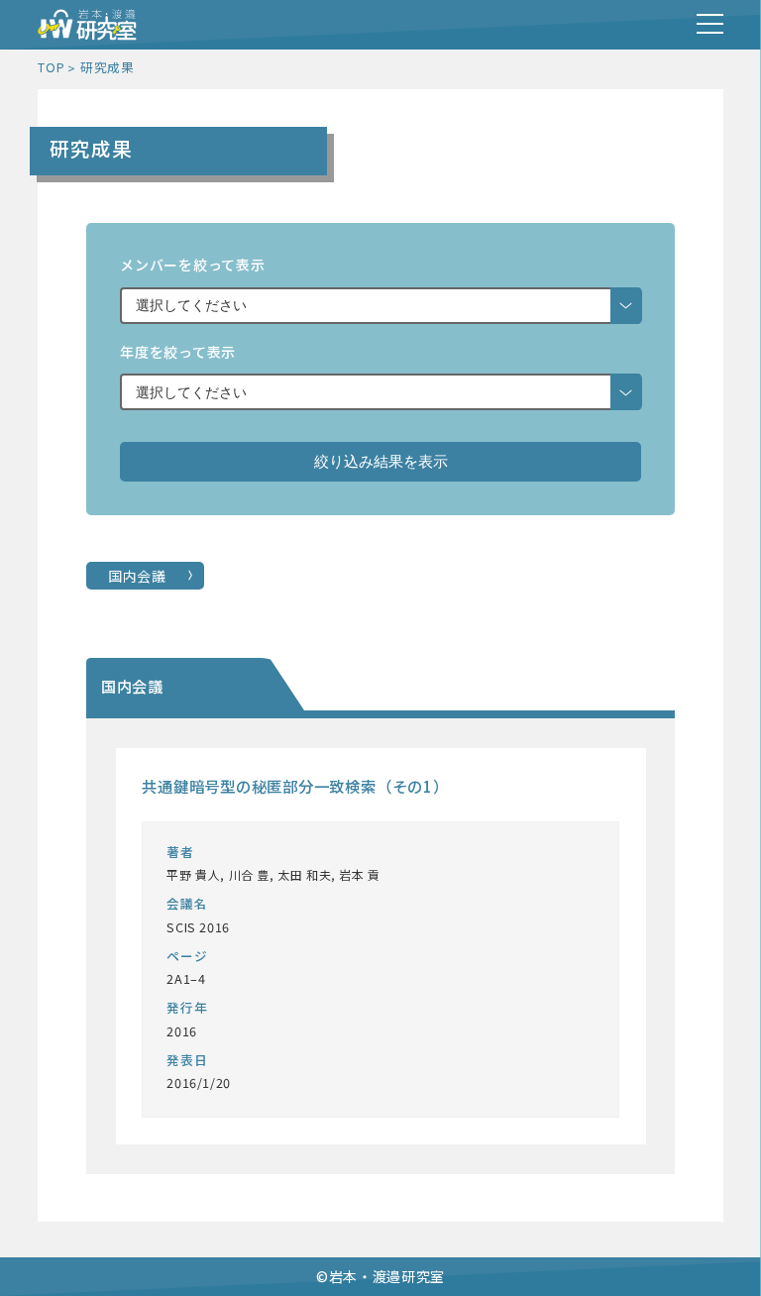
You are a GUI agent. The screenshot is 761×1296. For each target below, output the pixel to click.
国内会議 (137, 576)
